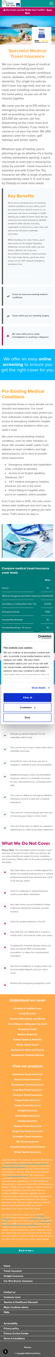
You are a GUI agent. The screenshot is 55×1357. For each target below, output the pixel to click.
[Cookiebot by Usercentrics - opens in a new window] (38, 637)
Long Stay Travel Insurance (27, 1089)
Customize (26, 707)
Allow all (27, 697)
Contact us (9, 1292)
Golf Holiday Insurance (27, 1115)
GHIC (28, 501)
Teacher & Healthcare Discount (21, 1302)
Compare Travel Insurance (27, 1095)
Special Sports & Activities (27, 1039)
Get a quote (20, 276)
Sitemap (27, 1347)
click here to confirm (17, 1175)
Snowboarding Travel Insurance (27, 1146)
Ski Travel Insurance (27, 1141)
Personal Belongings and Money (27, 1018)
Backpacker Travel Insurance (27, 1084)
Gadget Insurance (27, 1110)
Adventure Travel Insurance (27, 1074)
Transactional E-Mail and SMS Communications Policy (27, 1222)
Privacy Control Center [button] (16, 1333)
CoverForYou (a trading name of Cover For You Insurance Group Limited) (25, 1164)
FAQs (6, 1312)
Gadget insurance (13, 1276)
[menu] (51, 3)
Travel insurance (13, 1271)
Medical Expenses (27, 1034)
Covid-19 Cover (27, 1013)
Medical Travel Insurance (27, 1126)
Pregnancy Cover (27, 1029)
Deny (27, 717)
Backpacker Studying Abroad (27, 1055)
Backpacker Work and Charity (27, 1049)
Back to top (25, 1250)
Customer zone (12, 1297)
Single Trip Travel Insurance (27, 1131)
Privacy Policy (35, 1217)
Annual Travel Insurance (27, 1079)
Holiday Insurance (27, 1120)
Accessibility (10, 1323)
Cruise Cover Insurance (27, 1100)
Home (7, 1265)
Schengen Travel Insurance (27, 1136)
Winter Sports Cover (27, 1044)
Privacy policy (11, 1328)
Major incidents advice (16, 1307)
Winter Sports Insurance (27, 1152)
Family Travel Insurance (28, 1105)
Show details (39, 687)
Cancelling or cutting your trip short (27, 1024)
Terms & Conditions (14, 1338)
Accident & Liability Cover (28, 1008)
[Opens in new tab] (41, 41)
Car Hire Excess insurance (18, 1281)
